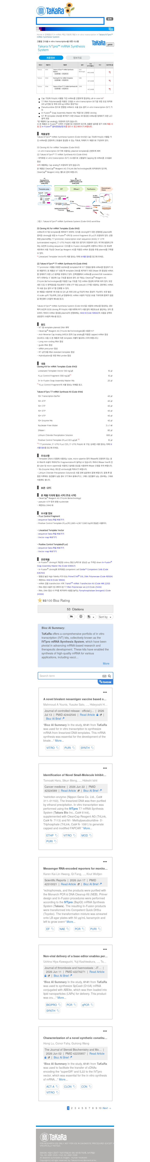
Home (39, 35)
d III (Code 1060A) (89, 313)
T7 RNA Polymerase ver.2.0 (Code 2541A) (83, 587)
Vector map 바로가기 (47, 537)
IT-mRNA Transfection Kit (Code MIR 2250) (87, 584)
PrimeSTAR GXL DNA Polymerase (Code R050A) (90, 577)
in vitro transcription (87, 35)
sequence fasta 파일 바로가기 (51, 520)
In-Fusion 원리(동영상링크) (54, 127)
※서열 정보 (85, 257)
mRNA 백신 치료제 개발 (66, 35)
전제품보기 (49, 35)
